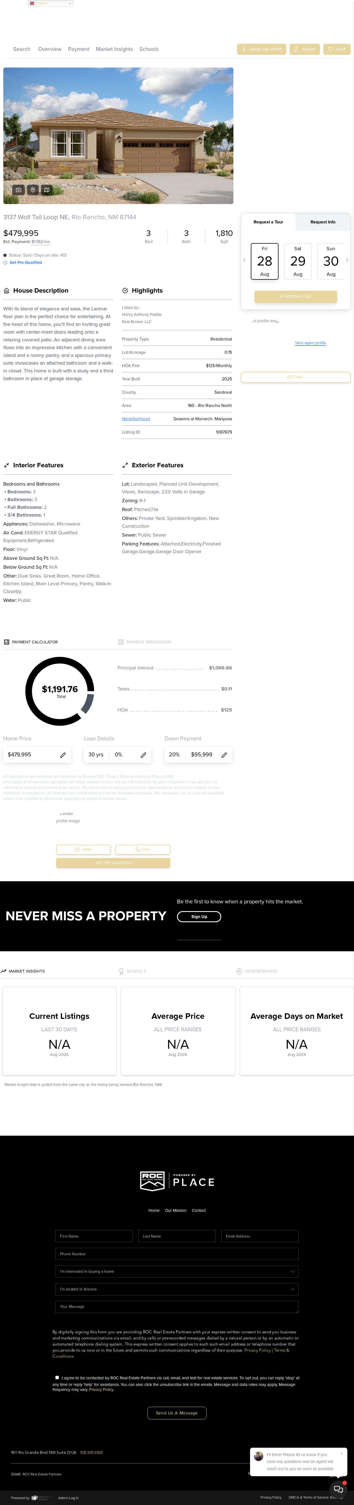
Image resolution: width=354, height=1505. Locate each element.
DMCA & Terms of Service (309, 1497)
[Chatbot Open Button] (338, 1489)
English (40, 3)
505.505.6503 (91, 1452)
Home (154, 1210)
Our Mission (175, 1210)
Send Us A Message (177, 1413)
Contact (199, 1210)
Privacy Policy (257, 1350)
